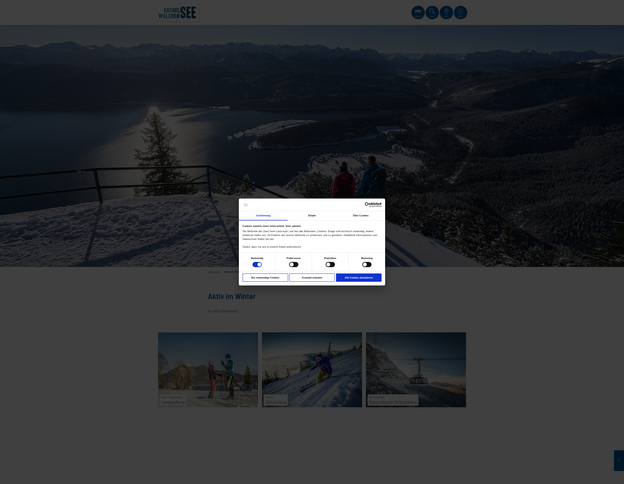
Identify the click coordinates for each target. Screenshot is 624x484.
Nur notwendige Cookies (265, 277)
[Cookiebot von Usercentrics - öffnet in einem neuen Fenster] (367, 204)
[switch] (293, 264)
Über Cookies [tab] (361, 215)
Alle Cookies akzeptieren (359, 277)
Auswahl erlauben (312, 277)
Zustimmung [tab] (263, 215)
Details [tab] (312, 215)
